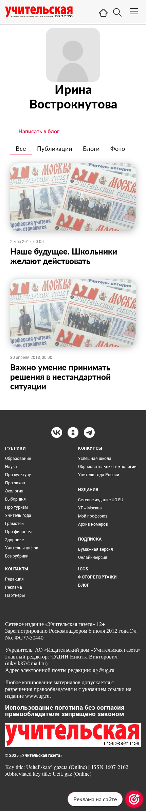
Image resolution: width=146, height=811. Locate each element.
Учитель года (18, 515)
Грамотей (14, 523)
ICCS (83, 569)
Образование (18, 458)
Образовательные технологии (107, 466)
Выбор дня (15, 499)
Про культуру (18, 474)
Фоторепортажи (97, 577)
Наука (11, 466)
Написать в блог (38, 131)
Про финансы (18, 531)
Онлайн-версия (92, 557)
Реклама (13, 587)
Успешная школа (94, 458)
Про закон (15, 483)
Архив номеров (93, 524)
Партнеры (15, 595)
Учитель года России (98, 474)
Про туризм (16, 507)
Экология (14, 491)
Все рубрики (17, 556)
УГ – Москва (90, 508)
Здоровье (14, 540)
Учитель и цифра (21, 548)
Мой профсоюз (92, 516)
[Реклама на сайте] (134, 799)
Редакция (14, 579)
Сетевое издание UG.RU (100, 500)
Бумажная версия (95, 549)
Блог (83, 585)
